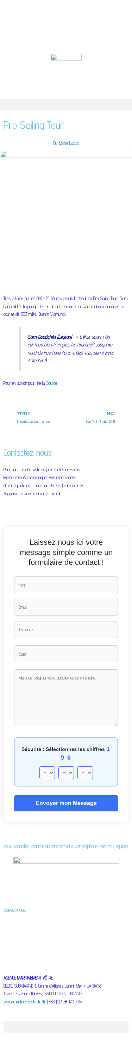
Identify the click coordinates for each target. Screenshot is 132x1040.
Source (51, 383)
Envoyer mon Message (66, 803)
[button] (66, 104)
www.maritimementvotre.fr (25, 1001)
